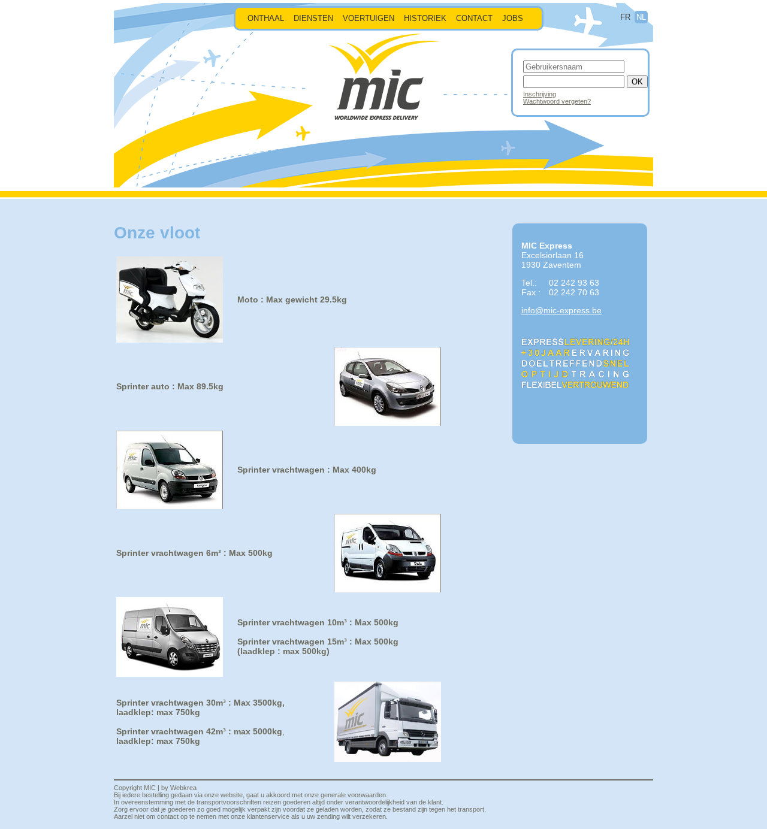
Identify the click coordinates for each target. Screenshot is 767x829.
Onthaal (265, 18)
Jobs (512, 18)
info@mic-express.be (561, 310)
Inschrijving (539, 94)
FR (625, 17)
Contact (474, 18)
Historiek (425, 18)
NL (641, 17)
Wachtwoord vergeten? (557, 101)
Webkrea (183, 787)
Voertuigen (368, 18)
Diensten (313, 18)
